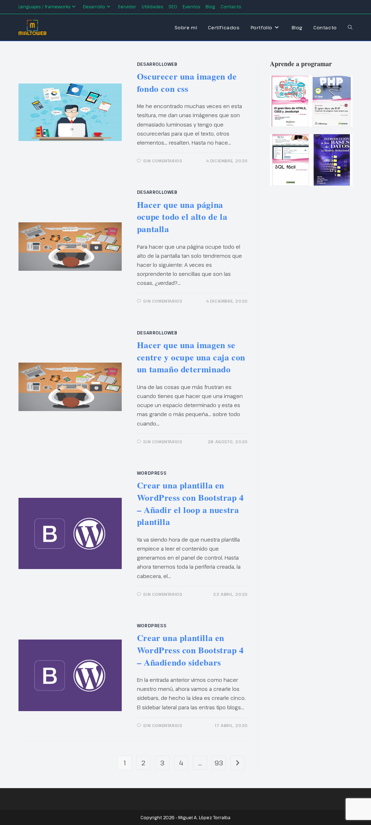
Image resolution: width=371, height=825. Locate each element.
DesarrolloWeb (157, 64)
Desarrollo (94, 6)
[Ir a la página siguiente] (237, 763)
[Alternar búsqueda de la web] (350, 27)
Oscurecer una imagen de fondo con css (187, 82)
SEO (172, 6)
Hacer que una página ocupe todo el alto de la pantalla (182, 216)
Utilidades (152, 6)
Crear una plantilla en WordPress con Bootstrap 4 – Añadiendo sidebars (190, 649)
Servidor (127, 6)
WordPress (151, 473)
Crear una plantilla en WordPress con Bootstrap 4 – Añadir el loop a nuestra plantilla (190, 503)
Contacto (231, 6)
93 (218, 762)
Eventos (191, 6)
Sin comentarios (162, 160)
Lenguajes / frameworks (44, 6)
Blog (210, 6)
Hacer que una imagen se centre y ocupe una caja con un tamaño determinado (191, 356)
